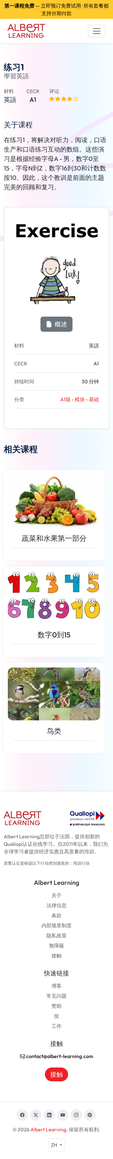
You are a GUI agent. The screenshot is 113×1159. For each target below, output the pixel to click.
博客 (56, 986)
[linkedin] (49, 1115)
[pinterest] (89, 1115)
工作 (56, 1026)
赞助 (56, 1006)
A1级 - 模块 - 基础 (79, 399)
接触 (56, 955)
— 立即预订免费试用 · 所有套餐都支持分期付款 (56, 9)
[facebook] (22, 1115)
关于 (56, 895)
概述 (60, 324)
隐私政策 (56, 935)
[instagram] (76, 1115)
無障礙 (56, 945)
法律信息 (56, 905)
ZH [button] (54, 1145)
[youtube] (62, 1115)
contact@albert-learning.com (59, 1056)
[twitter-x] (35, 1115)
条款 (56, 915)
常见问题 (56, 996)
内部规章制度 (56, 925)
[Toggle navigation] (96, 31)
